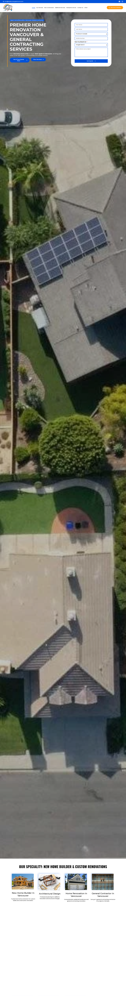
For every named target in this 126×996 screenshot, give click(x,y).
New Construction (49, 7)
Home (33, 7)
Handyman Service (71, 7)
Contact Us (80, 7)
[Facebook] (119, 1)
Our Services (39, 7)
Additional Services (60, 7)
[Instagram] (122, 1)
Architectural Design (49, 893)
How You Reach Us (80, 42)
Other (86, 7)
